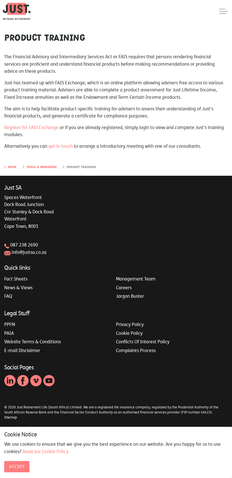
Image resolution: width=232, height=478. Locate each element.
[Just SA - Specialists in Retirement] (17, 11)
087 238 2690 (24, 245)
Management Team (136, 279)
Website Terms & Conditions (32, 341)
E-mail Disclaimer (22, 350)
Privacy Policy (130, 324)
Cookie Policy (129, 333)
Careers (124, 287)
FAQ (8, 296)
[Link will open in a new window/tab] (10, 380)
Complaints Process (136, 350)
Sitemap (10, 417)
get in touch (60, 146)
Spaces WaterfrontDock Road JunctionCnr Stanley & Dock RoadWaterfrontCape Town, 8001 (29, 211)
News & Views (18, 287)
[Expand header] (223, 11)
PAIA (9, 333)
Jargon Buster (130, 296)
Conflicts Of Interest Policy (142, 341)
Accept (17, 467)
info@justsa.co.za (29, 252)
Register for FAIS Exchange (31, 127)
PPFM (9, 324)
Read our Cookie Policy (45, 451)
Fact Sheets (15, 279)
